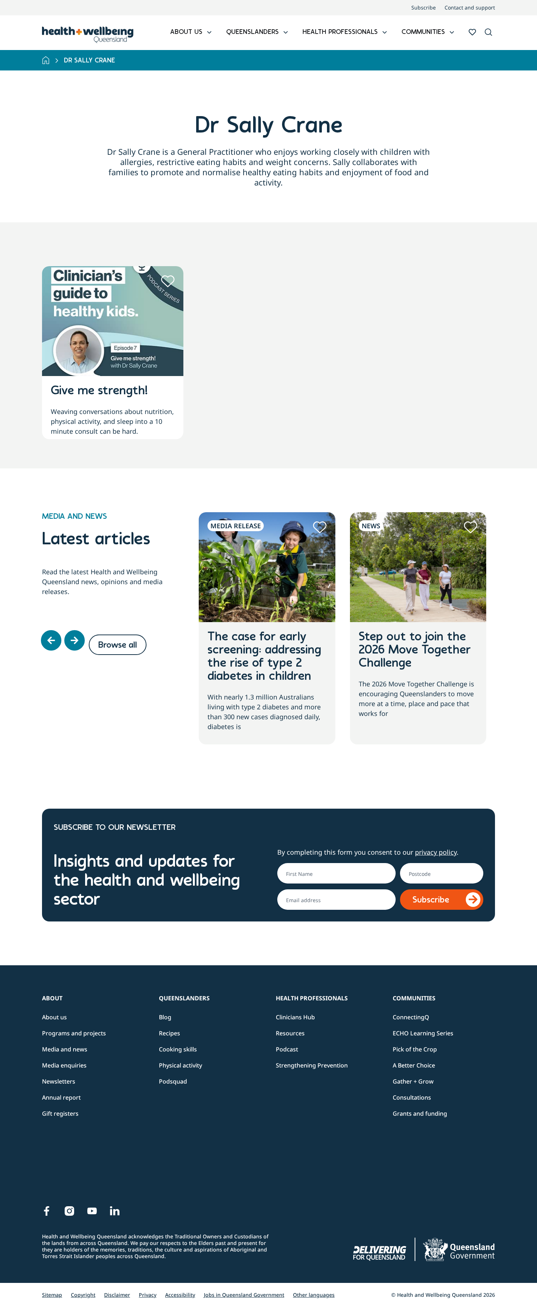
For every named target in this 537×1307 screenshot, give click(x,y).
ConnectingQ (411, 1017)
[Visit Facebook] (47, 1211)
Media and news (64, 1049)
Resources (290, 1033)
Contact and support (470, 7)
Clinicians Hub (295, 1017)
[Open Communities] (452, 33)
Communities (414, 998)
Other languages (314, 1295)
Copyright (83, 1295)
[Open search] (488, 32)
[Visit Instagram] (69, 1211)
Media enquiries (64, 1065)
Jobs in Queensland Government (244, 1295)
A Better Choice (414, 1065)
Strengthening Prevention (312, 1065)
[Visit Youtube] (92, 1211)
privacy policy (436, 852)
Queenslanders (184, 998)
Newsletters (58, 1081)
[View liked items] (472, 32)
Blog (165, 1017)
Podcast (287, 1049)
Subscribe (423, 7)
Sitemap (52, 1295)
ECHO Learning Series (423, 1033)
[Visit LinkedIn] (114, 1211)
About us (54, 1017)
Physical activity (180, 1065)
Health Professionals (312, 998)
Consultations (412, 1097)
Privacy (147, 1295)
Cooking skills (178, 1049)
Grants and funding (420, 1113)
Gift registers (60, 1113)
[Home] (46, 60)
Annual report (61, 1097)
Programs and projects (74, 1033)
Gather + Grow (413, 1081)
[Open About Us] (209, 33)
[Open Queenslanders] (285, 33)
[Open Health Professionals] (384, 33)
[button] (488, 32)
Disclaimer (117, 1295)
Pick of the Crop (415, 1049)
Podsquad (173, 1081)
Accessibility (180, 1295)
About (52, 998)
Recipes (169, 1033)
